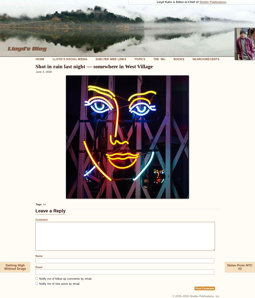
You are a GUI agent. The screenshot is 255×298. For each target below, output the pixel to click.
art (44, 204)
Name (39, 255)
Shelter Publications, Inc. (205, 296)
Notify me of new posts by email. (59, 283)
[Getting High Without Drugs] (1, 266)
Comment (41, 219)
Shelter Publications (213, 2)
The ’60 (159, 59)
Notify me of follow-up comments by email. (65, 278)
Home (40, 59)
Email (38, 267)
